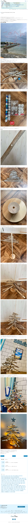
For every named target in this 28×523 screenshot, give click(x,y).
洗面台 (21, 480)
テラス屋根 (2, 480)
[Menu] (27, 1)
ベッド (15, 479)
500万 (11, 490)
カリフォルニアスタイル (4, 479)
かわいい (17, 479)
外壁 (19, 479)
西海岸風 (20, 485)
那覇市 (11, 485)
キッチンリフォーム (17, 490)
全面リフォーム (14, 490)
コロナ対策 (22, 478)
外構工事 (25, 479)
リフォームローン (5, 489)
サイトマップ (18, 513)
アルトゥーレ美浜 (21, 489)
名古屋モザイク (11, 489)
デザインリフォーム (23, 485)
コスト (4, 483)
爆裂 (10, 483)
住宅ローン (2, 489)
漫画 (5, 483)
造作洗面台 (18, 485)
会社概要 (16, 478)
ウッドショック (7, 479)
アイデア (9, 489)
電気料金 (11, 484)
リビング (25, 478)
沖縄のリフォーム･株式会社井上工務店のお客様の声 (6, 478)
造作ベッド (11, 480)
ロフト (24, 489)
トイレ (2, 483)
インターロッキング (4, 484)
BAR (17, 480)
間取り (15, 480)
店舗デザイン (3, 490)
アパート (15, 485)
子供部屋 (13, 479)
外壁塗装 (23, 480)
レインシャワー (15, 489)
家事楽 (21, 483)
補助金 (19, 483)
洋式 (14, 483)
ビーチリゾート (8, 480)
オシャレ (10, 479)
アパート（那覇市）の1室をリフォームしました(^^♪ (6, 485)
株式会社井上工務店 (13, 478)
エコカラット (18, 489)
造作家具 (14, 480)
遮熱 (7, 484)
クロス (23, 479)
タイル (19, 480)
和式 (16, 483)
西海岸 (20, 478)
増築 (7, 483)
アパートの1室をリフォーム (16, 484)
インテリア (5, 480)
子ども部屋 (13, 483)
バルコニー (24, 483)
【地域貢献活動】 (21, 490)
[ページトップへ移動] (26, 506)
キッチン (21, 479)
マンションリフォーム (8, 490)
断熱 (9, 484)
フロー (18, 478)
